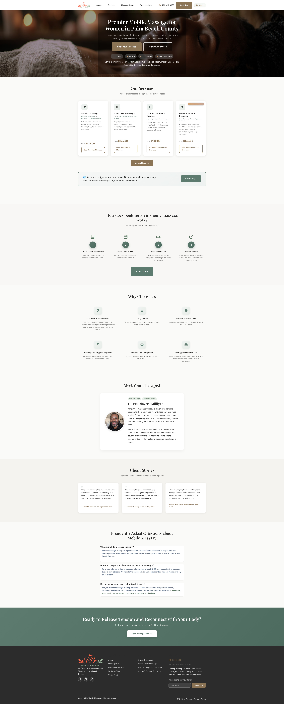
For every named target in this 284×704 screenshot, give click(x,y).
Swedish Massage (145, 660)
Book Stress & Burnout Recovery (190, 148)
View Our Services (158, 47)
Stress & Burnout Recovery (149, 671)
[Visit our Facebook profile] (80, 679)
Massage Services (115, 664)
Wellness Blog (146, 5)
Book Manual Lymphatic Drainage (158, 148)
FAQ (178, 699)
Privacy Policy (200, 699)
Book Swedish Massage (93, 150)
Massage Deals (127, 5)
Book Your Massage (126, 47)
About (99, 5)
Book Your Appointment (142, 634)
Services (111, 5)
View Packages (191, 179)
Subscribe (198, 685)
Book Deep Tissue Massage (123, 148)
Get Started (142, 271)
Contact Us (113, 675)
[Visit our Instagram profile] (86, 679)
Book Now (184, 5)
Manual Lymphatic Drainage (150, 667)
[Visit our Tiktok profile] (92, 679)
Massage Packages (116, 667)
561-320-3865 (175, 660)
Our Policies (187, 699)
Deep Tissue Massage (147, 664)
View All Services (142, 163)
